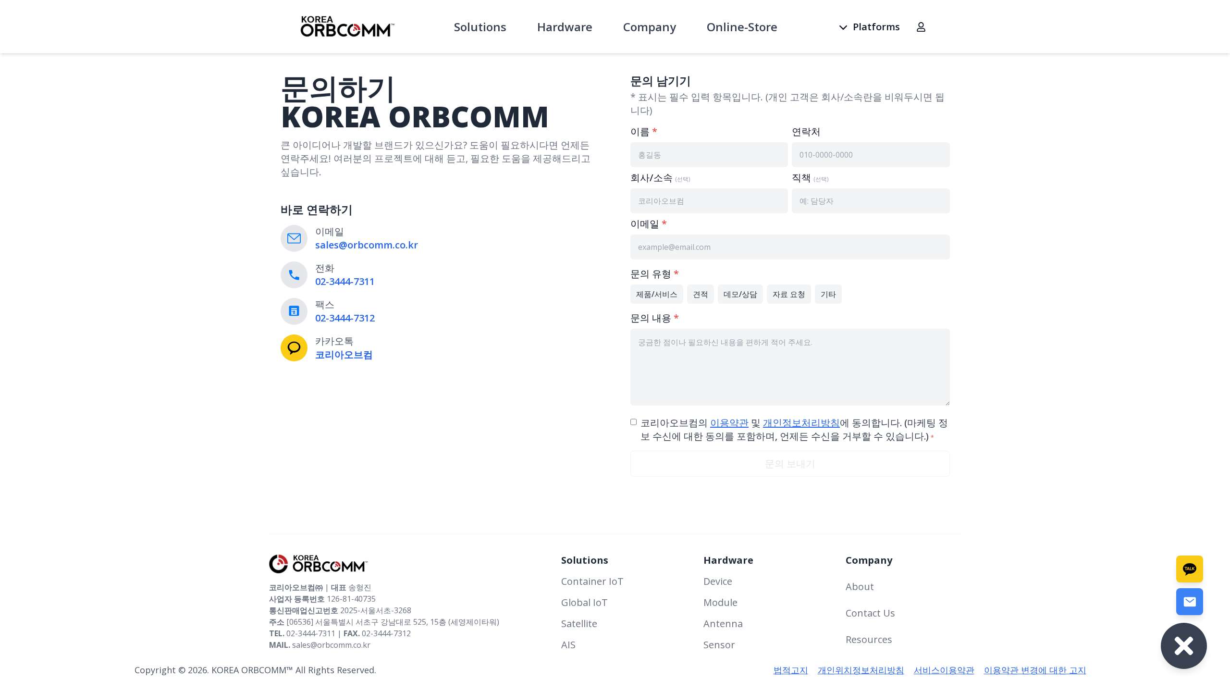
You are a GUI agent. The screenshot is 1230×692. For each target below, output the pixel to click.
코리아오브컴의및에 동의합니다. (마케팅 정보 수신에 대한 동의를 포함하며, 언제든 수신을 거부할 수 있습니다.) (794, 429)
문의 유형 (654, 273)
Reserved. (356, 670)
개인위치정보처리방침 (861, 670)
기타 (828, 294)
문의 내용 (654, 317)
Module (720, 602)
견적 (700, 294)
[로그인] (921, 27)
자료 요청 (789, 294)
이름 (643, 131)
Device (717, 581)
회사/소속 (660, 177)
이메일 (648, 223)
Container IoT (592, 581)
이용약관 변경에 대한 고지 (1035, 670)
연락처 (806, 131)
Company (649, 27)
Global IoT (584, 602)
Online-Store (742, 27)
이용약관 (729, 422)
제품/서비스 (656, 294)
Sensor (719, 644)
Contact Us (870, 612)
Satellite (579, 623)
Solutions (480, 27)
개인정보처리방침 (801, 422)
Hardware (564, 27)
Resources (869, 639)
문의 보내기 (790, 463)
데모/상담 (740, 294)
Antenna (723, 623)
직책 (810, 177)
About (860, 586)
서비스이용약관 (944, 670)
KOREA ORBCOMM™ (252, 670)
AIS (568, 644)
